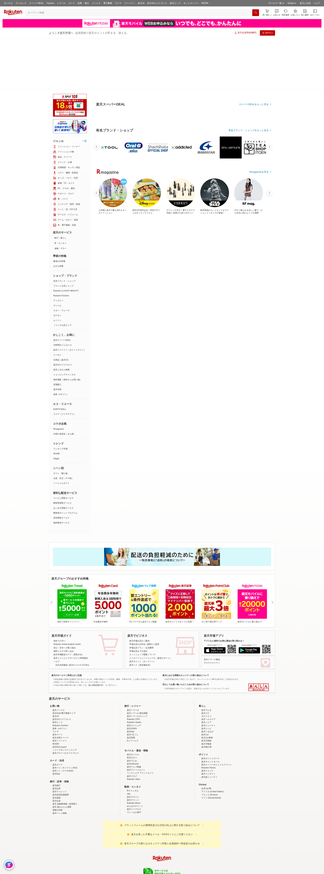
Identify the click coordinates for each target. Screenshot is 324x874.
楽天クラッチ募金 (212, 659)
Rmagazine (58, 429)
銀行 (87, 3)
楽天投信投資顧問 (60, 824)
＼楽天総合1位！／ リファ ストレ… (201, 329)
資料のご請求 (153, 644)
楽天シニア (206, 752)
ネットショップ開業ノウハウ (142, 654)
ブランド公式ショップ (63, 286)
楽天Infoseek (133, 793)
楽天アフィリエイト (136, 799)
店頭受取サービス (61, 518)
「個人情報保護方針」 (96, 685)
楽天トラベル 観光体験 (137, 743)
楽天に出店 (305, 3)
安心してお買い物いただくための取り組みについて (186, 684)
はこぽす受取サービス (63, 508)
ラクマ (118, 3)
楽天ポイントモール (210, 791)
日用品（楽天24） (61, 360)
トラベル (61, 3)
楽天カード (57, 794)
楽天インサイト (208, 803)
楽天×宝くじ (132, 764)
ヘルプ (316, 3)
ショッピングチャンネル (64, 374)
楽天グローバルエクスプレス (65, 782)
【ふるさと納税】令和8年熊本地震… (106, 329)
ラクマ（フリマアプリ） (64, 414)
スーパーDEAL (36, 3)
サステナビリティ (212, 663)
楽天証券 (56, 818)
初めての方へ (59, 641)
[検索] (255, 12)
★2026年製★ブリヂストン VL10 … (163, 329)
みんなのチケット (135, 835)
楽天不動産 (206, 773)
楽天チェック (207, 800)
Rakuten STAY (133, 749)
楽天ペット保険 (59, 843)
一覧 (84, 141)
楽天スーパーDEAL (62, 340)
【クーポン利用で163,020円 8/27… (182, 329)
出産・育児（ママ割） (63, 478)
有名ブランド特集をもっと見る (252, 402)
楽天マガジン (133, 826)
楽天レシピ (206, 758)
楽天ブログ (132, 806)
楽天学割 (57, 389)
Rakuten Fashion (61, 295)
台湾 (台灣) (206, 818)
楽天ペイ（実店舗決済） (140, 665)
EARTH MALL (59, 409)
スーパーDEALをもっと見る (254, 138)
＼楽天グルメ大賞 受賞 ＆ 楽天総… (125, 329)
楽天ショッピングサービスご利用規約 (70, 658)
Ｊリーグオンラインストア (64, 779)
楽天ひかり (132, 787)
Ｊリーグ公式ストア (62, 325)
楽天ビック (175, 3)
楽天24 (141, 3)
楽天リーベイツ (59, 770)
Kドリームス (132, 770)
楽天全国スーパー (60, 767)
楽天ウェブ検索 (134, 796)
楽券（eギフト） (61, 394)
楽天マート (57, 764)
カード (71, 3)
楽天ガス (205, 743)
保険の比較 (57, 839)
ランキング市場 (60, 449)
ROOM (204, 3)
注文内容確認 (61, 665)
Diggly (56, 458)
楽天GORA (132, 758)
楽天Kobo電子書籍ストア (64, 743)
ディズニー (58, 300)
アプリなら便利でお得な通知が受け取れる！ (224, 641)
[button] (276, 12)
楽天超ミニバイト (209, 806)
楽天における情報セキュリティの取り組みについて (186, 675)
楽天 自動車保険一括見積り (64, 833)
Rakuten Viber (133, 809)
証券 (80, 3)
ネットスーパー (191, 3)
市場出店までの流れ (138, 651)
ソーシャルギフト (61, 483)
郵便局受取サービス (62, 503)
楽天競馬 (131, 767)
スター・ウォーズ (61, 310)
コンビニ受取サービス (63, 498)
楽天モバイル (133, 784)
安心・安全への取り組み (64, 648)
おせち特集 (58, 266)
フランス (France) (209, 824)
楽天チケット (133, 829)
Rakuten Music (134, 832)
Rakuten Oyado (134, 752)
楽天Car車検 (207, 767)
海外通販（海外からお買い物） (67, 379)
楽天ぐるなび (207, 761)
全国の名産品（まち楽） (64, 434)
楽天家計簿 (206, 776)
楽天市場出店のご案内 (139, 641)
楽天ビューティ (208, 755)
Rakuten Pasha (208, 797)
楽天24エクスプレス (157, 3)
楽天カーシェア (134, 755)
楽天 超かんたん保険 (61, 836)
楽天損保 (56, 827)
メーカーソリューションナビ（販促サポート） (150, 658)
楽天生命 (56, 830)
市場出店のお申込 (137, 644)
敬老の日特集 (59, 261)
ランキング (21, 3)
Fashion (50, 3)
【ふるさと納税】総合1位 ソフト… (238, 329)
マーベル (57, 305)
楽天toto (130, 761)
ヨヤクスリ (206, 746)
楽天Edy (56, 803)
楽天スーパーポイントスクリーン (216, 794)
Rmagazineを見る (259, 447)
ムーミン (57, 320)
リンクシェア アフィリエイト (140, 802)
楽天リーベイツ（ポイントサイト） (69, 350)
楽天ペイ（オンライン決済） (65, 797)
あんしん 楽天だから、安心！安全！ (258, 687)
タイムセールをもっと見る (254, 350)
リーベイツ (129, 3)
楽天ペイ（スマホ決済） (63, 800)
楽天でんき (206, 739)
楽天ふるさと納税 (61, 369)
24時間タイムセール (62, 345)
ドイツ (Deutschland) (211, 827)
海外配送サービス (61, 523)
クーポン (57, 355)
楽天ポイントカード (210, 788)
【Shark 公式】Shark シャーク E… (220, 329)
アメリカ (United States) (212, 821)
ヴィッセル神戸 (134, 842)
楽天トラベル (133, 739)
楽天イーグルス (134, 839)
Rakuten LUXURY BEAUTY (66, 291)
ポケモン (57, 315)
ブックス (96, 3)
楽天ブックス (58, 739)
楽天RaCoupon (59, 776)
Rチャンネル (133, 820)
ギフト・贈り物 (60, 473)
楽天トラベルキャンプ (137, 746)
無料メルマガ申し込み (63, 651)
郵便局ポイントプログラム (65, 513)
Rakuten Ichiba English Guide (67, 644)
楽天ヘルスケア (208, 749)
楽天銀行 (56, 815)
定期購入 (57, 384)
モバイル (8, 3)
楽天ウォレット (59, 821)
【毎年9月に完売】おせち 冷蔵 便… (257, 329)
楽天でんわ (132, 790)
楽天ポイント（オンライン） (142, 661)
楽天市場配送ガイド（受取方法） (68, 654)
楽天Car (205, 764)
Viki (128, 823)
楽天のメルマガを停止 (79, 665)
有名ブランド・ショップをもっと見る (248, 257)
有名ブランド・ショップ (64, 281)
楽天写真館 (206, 770)
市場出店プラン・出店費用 (141, 648)
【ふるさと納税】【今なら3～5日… (144, 329)
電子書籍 (107, 3)
